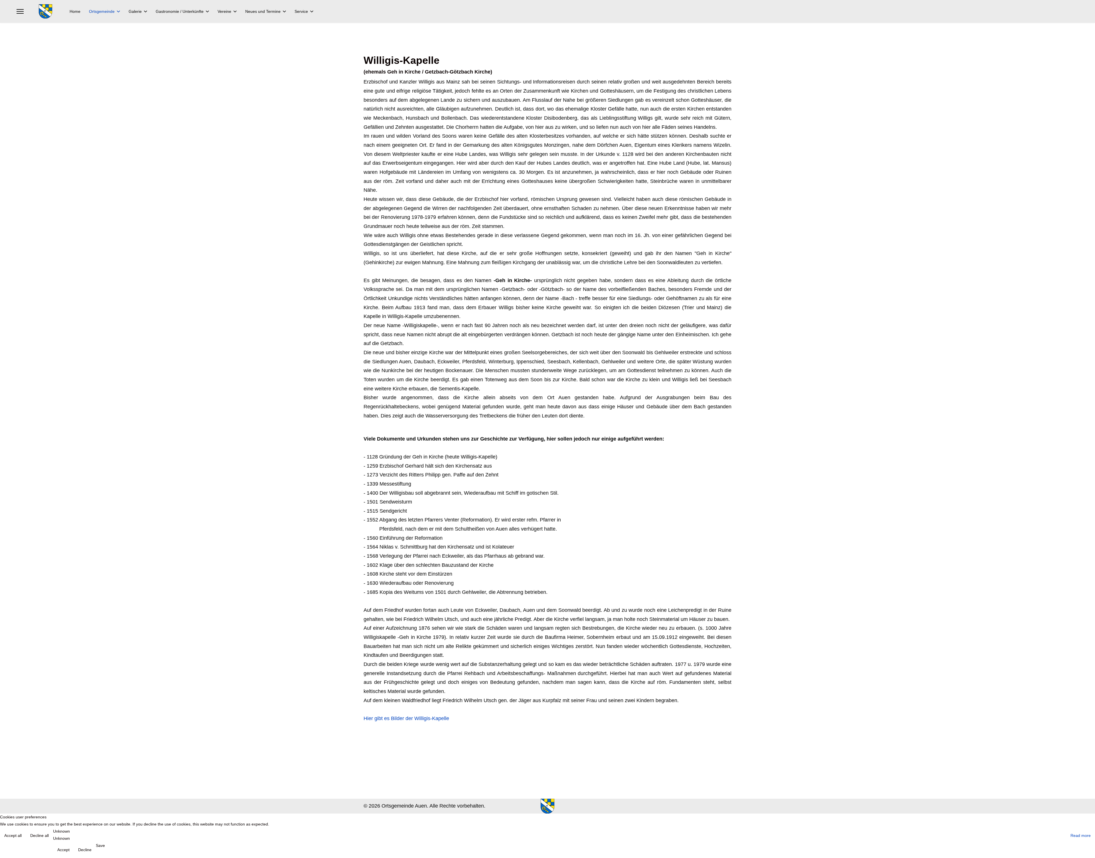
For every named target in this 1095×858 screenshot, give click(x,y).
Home (75, 11)
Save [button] (100, 845)
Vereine (224, 11)
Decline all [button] (39, 835)
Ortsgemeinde (102, 11)
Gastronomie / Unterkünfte (180, 11)
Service (301, 11)
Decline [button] (85, 849)
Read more (1080, 835)
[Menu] (20, 11)
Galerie (135, 11)
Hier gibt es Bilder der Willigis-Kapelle (406, 718)
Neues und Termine (263, 11)
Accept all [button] (13, 835)
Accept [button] (63, 849)
